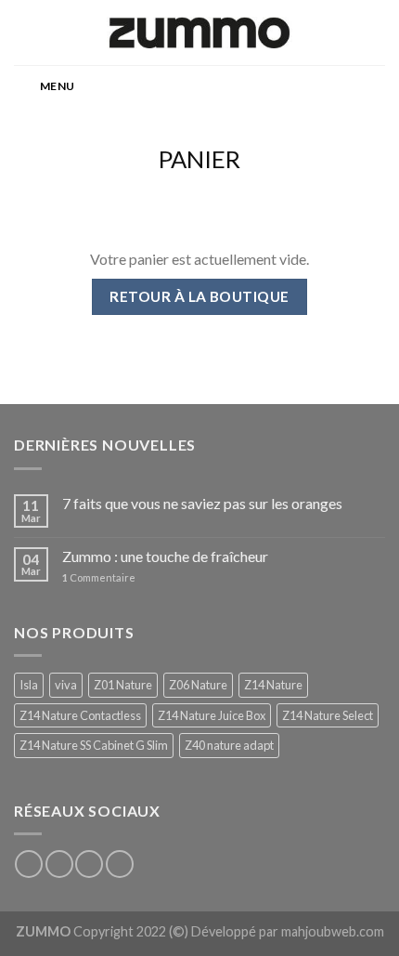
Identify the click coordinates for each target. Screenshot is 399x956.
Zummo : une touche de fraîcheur (165, 556)
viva (66, 684)
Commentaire (98, 577)
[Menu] (25, 32)
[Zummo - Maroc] (199, 33)
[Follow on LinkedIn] (120, 864)
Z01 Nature (123, 684)
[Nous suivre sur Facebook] (29, 864)
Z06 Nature (198, 684)
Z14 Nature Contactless (80, 715)
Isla (28, 684)
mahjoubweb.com (332, 931)
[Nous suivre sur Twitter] (89, 864)
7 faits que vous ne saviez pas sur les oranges (202, 503)
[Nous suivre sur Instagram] (59, 864)
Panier (199, 159)
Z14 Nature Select (327, 715)
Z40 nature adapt (229, 745)
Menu (57, 86)
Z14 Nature (273, 684)
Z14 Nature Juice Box (211, 715)
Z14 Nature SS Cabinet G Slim (93, 745)
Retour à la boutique (199, 296)
